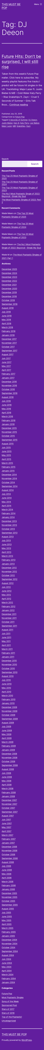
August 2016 (8, 397)
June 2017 (6, 362)
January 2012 (8, 610)
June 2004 (7, 963)
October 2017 (8, 347)
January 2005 (8, 936)
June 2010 (7, 684)
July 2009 (6, 726)
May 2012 (6, 595)
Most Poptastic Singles (12, 997)
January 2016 (8, 424)
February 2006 (9, 885)
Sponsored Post (9, 1005)
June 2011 (6, 637)
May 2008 (6, 781)
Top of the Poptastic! (12, 1017)
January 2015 (8, 471)
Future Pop (20, 117)
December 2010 (9, 660)
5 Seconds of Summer (18, 120)
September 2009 (10, 719)
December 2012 (9, 567)
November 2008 (9, 757)
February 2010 (8, 699)
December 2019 (9, 292)
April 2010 (6, 692)
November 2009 (9, 711)
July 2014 (6, 494)
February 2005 (9, 932)
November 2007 (9, 804)
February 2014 (8, 513)
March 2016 (7, 416)
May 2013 (6, 548)
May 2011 (6, 641)
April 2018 (6, 323)
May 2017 (6, 366)
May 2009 (6, 734)
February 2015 (8, 467)
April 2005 (7, 924)
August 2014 (8, 490)
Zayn (28, 126)
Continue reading (18, 104)
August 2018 (8, 308)
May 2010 (6, 688)
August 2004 (8, 955)
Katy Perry (24, 123)
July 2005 (6, 912)
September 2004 (10, 951)
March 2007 (7, 835)
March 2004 (7, 974)
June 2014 (7, 498)
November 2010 (9, 664)
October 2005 (8, 901)
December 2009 (9, 707)
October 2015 (8, 436)
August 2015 (8, 443)
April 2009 (7, 738)
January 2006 (8, 889)
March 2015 (7, 463)
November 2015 (9, 432)
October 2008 (8, 761)
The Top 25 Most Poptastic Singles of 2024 (20, 183)
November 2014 (9, 478)
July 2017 (6, 358)
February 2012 (8, 606)
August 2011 (7, 630)
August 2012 (8, 583)
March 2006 (7, 881)
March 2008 (7, 788)
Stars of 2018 (8, 1013)
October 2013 (8, 529)
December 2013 (9, 521)
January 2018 (8, 335)
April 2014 (6, 505)
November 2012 (9, 571)
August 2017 (7, 354)
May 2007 (6, 827)
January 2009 (8, 750)
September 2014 (9, 486)
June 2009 (7, 730)
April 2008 (7, 784)
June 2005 (7, 916)
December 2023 (9, 277)
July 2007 (6, 819)
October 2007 (8, 808)
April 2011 (6, 645)
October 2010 (8, 668)
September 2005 (10, 905)
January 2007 (8, 843)
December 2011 (9, 614)
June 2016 (7, 405)
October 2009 (8, 715)
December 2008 (9, 754)
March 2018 (7, 327)
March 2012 (7, 602)
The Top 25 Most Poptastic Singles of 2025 (20, 177)
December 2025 (9, 269)
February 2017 (8, 374)
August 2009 (8, 722)
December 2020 (9, 288)
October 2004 (8, 947)
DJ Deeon (33, 120)
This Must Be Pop (14, 1034)
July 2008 (6, 773)
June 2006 (7, 870)
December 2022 (9, 281)
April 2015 (6, 459)
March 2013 (7, 556)
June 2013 (7, 544)
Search (5, 159)
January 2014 (8, 517)
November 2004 (9, 943)
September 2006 (10, 858)
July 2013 (6, 540)
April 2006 (7, 878)
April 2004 (7, 971)
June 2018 (7, 316)
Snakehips (21, 126)
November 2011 (9, 618)
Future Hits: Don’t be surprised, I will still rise (21, 61)
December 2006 (9, 846)
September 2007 (10, 812)
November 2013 (9, 525)
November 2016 (9, 385)
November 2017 (9, 343)
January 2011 (8, 657)
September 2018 (9, 304)
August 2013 (8, 536)
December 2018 (9, 296)
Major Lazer (7, 126)
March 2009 (7, 742)
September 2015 (9, 440)
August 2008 (8, 769)
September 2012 (9, 579)
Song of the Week (10, 1001)
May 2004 (6, 967)
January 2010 (8, 703)
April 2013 (6, 552)
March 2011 (7, 649)
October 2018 (8, 300)
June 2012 (7, 591)
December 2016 (9, 381)
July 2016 (6, 401)
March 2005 (7, 928)
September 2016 (9, 393)
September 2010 (9, 672)
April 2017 (6, 370)
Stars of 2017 (8, 1009)
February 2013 (8, 560)
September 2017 (9, 350)
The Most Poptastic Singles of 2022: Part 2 (21, 201)
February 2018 (8, 331)
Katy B (16, 123)
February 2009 (9, 746)
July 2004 (6, 959)
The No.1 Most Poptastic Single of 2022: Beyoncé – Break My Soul (21, 194)
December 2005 (9, 893)
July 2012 (6, 587)
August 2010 (8, 676)
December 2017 (9, 339)
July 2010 (6, 680)
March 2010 (7, 695)
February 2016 (8, 420)
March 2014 (7, 509)
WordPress (26, 1040)
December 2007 (9, 800)
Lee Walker (34, 123)
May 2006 (6, 874)
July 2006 (6, 866)
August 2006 (8, 862)
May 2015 (6, 455)
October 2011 (8, 622)
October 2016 (8, 389)
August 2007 (8, 816)
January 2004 (8, 982)
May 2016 (6, 409)
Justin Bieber (7, 123)
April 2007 (6, 831)
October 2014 (8, 482)
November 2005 (9, 897)
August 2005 (8, 908)
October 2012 (8, 575)
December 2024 (9, 273)
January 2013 (8, 564)
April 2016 (6, 412)
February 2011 (8, 653)
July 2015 (6, 447)
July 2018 (6, 312)
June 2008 (7, 777)
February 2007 (9, 839)
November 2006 (9, 850)
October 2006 (8, 854)
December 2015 (9, 428)
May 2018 (6, 319)
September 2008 (10, 765)
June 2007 (7, 823)
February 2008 (9, 792)
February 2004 (9, 978)
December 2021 (9, 285)
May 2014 (6, 502)
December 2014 (9, 474)
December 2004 (9, 940)
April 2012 (6, 598)
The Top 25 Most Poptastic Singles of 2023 (20, 188)
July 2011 (6, 633)
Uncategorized (9, 1021)
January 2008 (8, 796)
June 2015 (7, 451)
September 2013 (9, 533)
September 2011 (9, 626)
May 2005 (6, 920)
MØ (14, 126)
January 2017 (8, 378)
